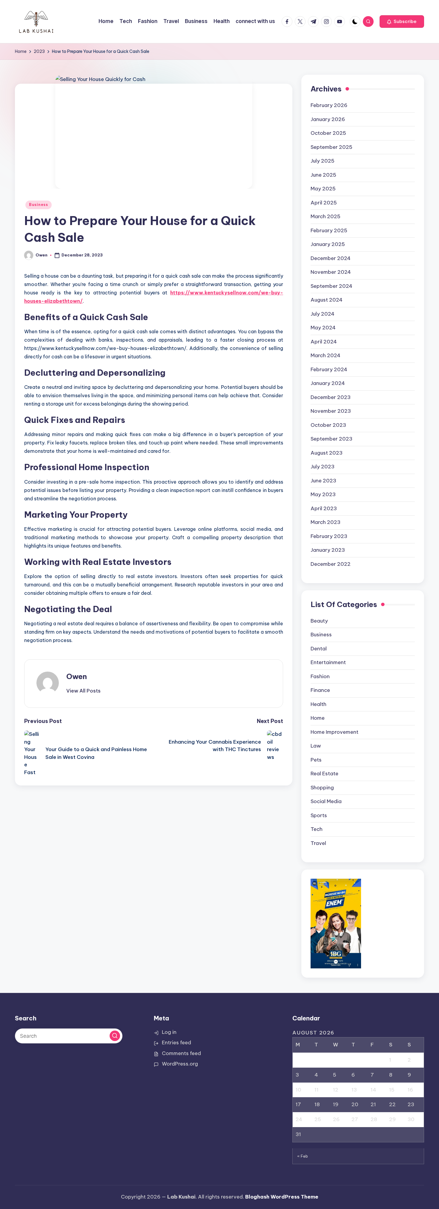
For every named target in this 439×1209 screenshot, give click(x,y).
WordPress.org (180, 1063)
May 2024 (323, 327)
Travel (318, 843)
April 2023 (324, 508)
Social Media (326, 801)
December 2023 (331, 397)
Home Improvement (334, 732)
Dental (319, 648)
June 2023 (323, 480)
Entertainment (328, 662)
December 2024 (331, 258)
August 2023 (327, 453)
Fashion (320, 676)
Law (316, 745)
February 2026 (329, 105)
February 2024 (329, 369)
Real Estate (324, 773)
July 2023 (322, 466)
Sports (319, 815)
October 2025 (328, 133)
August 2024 (327, 299)
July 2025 (322, 161)
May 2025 (323, 188)
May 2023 (323, 494)
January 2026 (328, 119)
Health (318, 704)
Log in (169, 1032)
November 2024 (331, 272)
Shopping (322, 787)
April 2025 (324, 202)
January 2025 (328, 244)
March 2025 (325, 216)
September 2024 (331, 286)
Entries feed (176, 1042)
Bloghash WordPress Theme (281, 1196)
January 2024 (328, 383)
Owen (76, 676)
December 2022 (331, 564)
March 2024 (325, 355)
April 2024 (324, 341)
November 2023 (331, 411)
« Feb (302, 1156)
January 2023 (328, 550)
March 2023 (325, 522)
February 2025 (329, 230)
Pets (316, 759)
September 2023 (331, 438)
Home (318, 718)
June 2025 (323, 175)
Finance (320, 690)
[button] (402, 21)
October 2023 (328, 425)
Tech (317, 829)
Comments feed (181, 1053)
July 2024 (322, 314)
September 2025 (331, 147)
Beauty (319, 621)
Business (38, 204)
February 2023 (329, 536)
